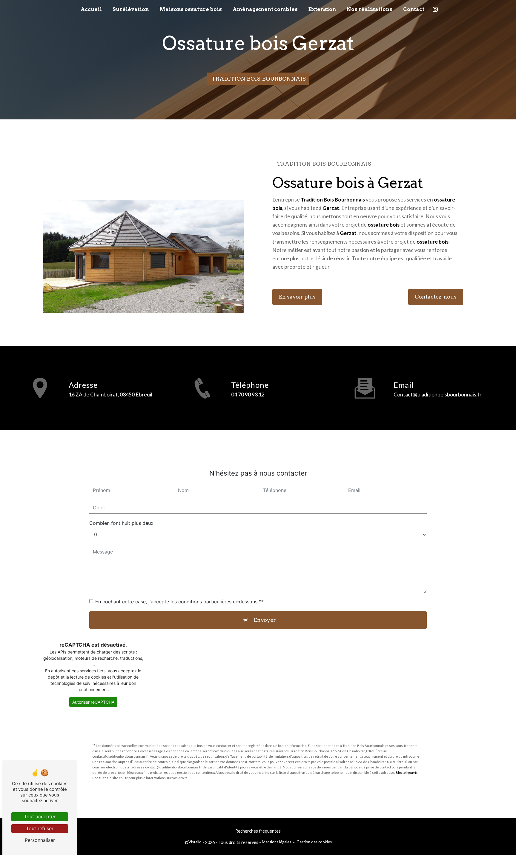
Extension (322, 9)
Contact (413, 9)
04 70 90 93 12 (248, 394)
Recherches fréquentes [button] (258, 831)
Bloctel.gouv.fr (406, 772)
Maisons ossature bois (190, 9)
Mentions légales (276, 841)
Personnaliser (40, 840)
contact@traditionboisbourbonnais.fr (438, 394)
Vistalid (195, 841)
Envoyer (265, 620)
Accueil (91, 9)
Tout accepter (40, 816)
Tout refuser (39, 828)
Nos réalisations (369, 9)
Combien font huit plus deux (121, 523)
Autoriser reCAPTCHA (93, 702)
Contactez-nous (436, 296)
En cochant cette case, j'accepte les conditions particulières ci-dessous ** (179, 602)
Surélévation (131, 9)
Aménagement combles (265, 9)
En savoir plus (297, 296)
